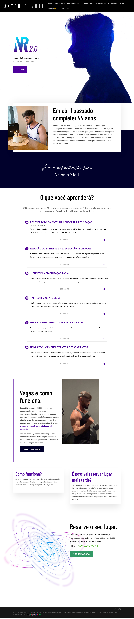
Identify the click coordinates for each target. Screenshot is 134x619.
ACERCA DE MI (60, 4)
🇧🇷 (40, 615)
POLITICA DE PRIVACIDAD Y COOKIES (74, 612)
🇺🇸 (34, 615)
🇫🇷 (37, 615)
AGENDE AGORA (81, 554)
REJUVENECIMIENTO (74, 4)
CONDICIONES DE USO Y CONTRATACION (100, 612)
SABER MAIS (20, 69)
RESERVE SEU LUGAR (31, 449)
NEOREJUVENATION (19, 615)
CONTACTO (65, 8)
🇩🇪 (28, 615)
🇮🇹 (31, 615)
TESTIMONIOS (101, 4)
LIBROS (117, 612)
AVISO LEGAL (57, 612)
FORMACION (88, 4)
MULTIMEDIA (112, 4)
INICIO (50, 4)
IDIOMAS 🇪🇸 (52, 8)
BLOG (122, 4)
